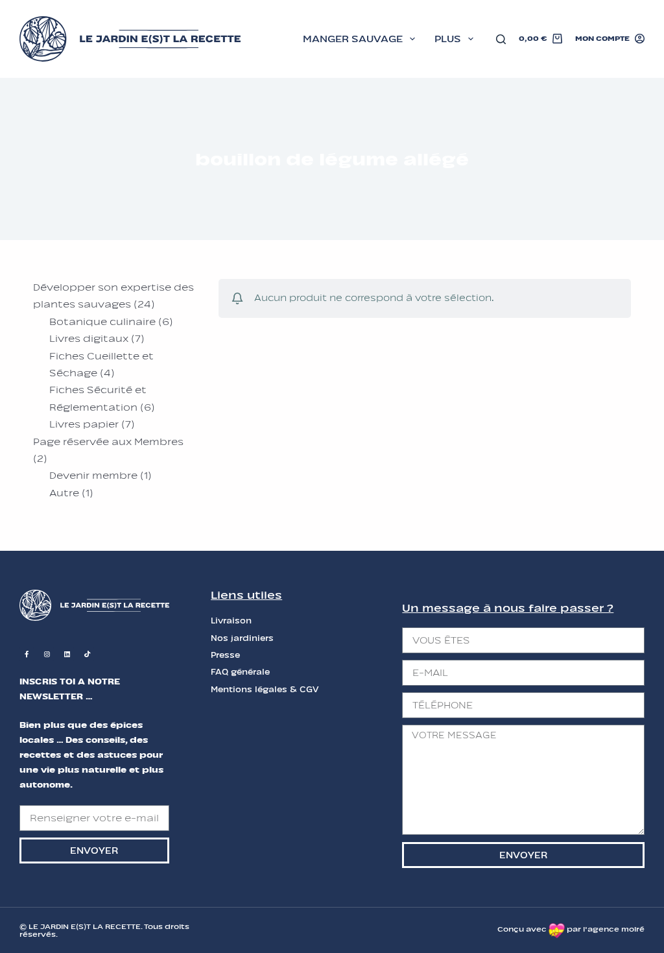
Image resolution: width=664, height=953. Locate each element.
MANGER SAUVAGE (353, 39)
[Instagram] (47, 654)
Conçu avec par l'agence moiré (571, 929)
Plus (447, 39)
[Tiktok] (87, 654)
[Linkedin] (67, 654)
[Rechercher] (501, 39)
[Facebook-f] (26, 654)
